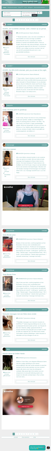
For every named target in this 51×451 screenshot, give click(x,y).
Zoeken (34, 15)
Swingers (30, 7)
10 (34, 20)
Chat (25, 7)
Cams (20, 7)
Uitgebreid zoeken (12, 7)
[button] (3, 37)
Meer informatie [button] (31, 56)
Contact (16, 437)
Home (4, 7)
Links (34, 437)
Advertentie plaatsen (39, 7)
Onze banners (25, 437)
